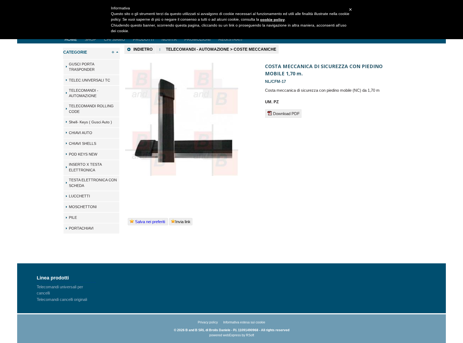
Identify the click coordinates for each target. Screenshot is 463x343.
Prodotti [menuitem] (143, 39)
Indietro (143, 49)
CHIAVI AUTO (80, 133)
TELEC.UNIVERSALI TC (89, 80)
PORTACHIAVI (81, 228)
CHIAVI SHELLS (82, 144)
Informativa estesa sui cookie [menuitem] (244, 322)
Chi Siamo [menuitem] (114, 39)
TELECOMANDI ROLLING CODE (91, 109)
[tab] (91, 67)
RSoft (250, 335)
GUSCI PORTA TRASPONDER (82, 67)
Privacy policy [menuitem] (208, 322)
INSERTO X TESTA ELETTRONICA (85, 167)
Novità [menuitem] (169, 39)
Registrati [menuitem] (230, 39)
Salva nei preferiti (150, 221)
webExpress (232, 335)
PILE (73, 218)
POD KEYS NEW (83, 154)
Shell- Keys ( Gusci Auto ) (90, 122)
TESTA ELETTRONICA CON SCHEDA (93, 183)
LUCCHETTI (79, 196)
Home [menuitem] (71, 39)
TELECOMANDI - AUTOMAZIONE (83, 93)
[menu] (66, 293)
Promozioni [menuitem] (197, 39)
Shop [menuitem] (90, 39)
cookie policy (272, 19)
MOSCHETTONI (83, 207)
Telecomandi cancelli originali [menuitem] (62, 299)
